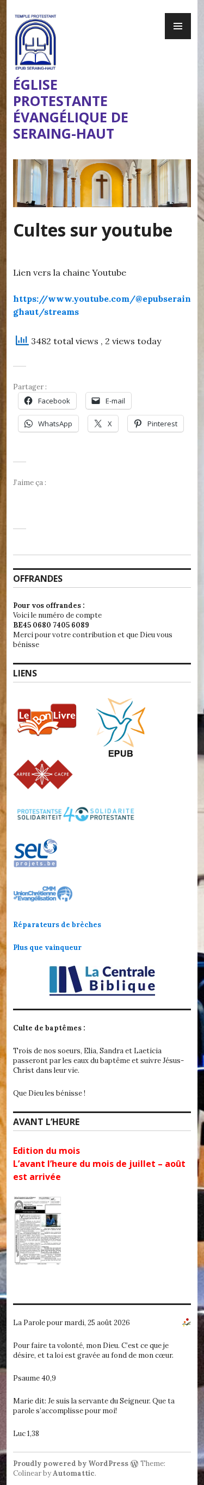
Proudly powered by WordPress (70, 1463)
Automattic (74, 1473)
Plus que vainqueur (47, 947)
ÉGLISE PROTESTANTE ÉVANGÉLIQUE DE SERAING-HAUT (70, 108)
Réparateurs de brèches (57, 924)
